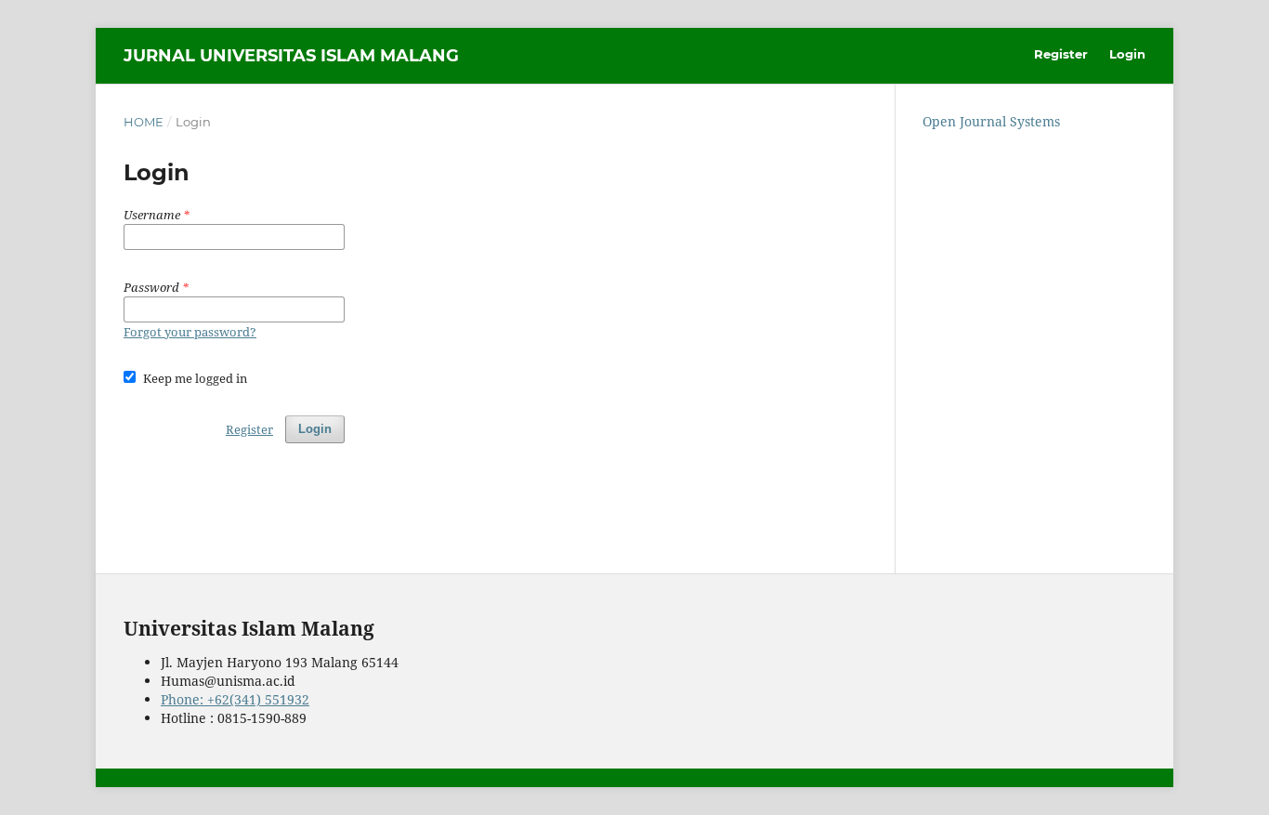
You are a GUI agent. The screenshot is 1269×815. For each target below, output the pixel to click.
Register (1061, 53)
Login (1127, 53)
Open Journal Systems (991, 121)
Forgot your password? (190, 331)
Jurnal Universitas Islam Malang (291, 56)
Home (144, 121)
